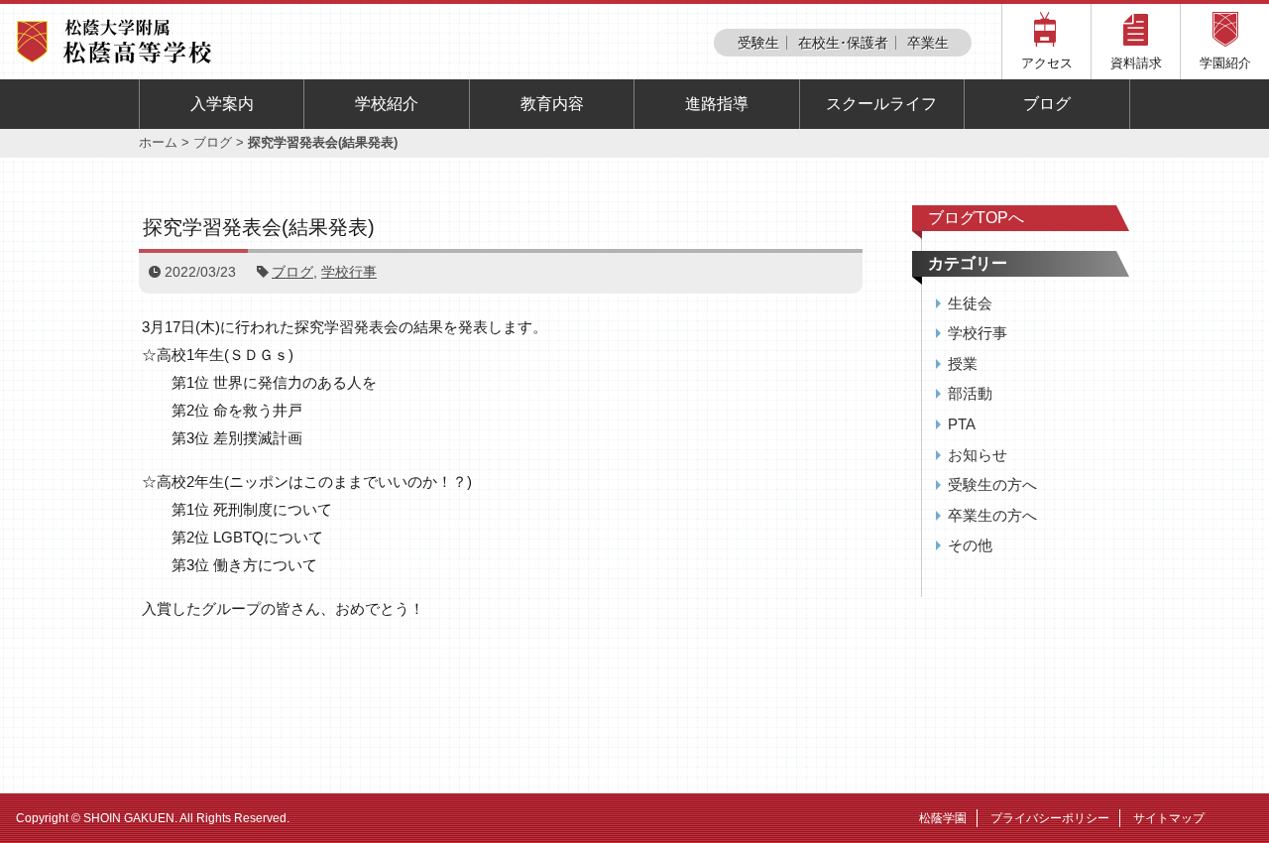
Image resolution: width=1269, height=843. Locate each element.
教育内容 (552, 103)
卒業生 (928, 43)
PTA (962, 424)
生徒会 (970, 303)
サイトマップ (1169, 818)
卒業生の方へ (992, 515)
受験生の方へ (992, 484)
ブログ (1047, 103)
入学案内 (222, 103)
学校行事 (349, 272)
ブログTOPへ (976, 217)
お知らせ (977, 454)
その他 (970, 545)
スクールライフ (881, 103)
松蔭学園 (943, 818)
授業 (963, 363)
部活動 (970, 393)
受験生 (758, 43)
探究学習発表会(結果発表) (269, 227)
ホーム (158, 142)
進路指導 (717, 103)
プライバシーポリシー (1049, 818)
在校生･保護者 (843, 43)
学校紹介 (386, 103)
